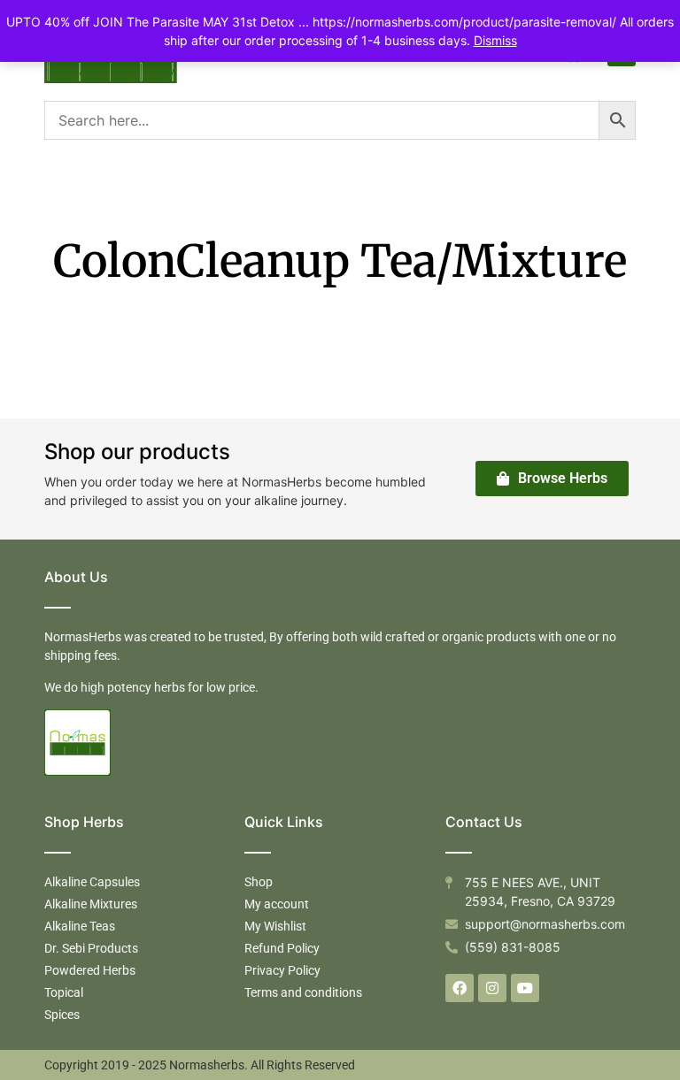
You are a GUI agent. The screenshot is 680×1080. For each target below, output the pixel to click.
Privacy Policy (282, 970)
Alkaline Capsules (92, 882)
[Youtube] (525, 988)
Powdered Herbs (89, 970)
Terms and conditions (303, 992)
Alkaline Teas (79, 926)
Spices (62, 1014)
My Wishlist (275, 926)
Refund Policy (282, 948)
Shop (258, 882)
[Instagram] (492, 988)
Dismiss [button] (495, 40)
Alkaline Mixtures (90, 904)
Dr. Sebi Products (91, 948)
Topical (63, 992)
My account (276, 904)
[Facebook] (459, 988)
